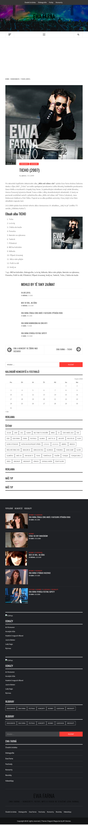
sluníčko (10, 456)
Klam (79, 438)
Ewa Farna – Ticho (64, 349)
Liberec (64, 444)
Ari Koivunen (10, 627)
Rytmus (8, 648)
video (9, 461)
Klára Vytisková (12, 444)
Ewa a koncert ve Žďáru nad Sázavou (25, 350)
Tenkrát (56, 275)
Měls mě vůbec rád (13, 450)
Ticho (62, 275)
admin (23, 176)
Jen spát (61, 438)
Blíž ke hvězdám (16, 272)
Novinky (31, 514)
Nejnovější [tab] (18, 508)
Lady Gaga (9, 644)
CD (59, 433)
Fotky (51, 2)
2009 (15, 433)
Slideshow (34, 164)
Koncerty (59, 2)
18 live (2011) (25, 292)
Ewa (8, 438)
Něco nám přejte (55, 272)
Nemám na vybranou (70, 272)
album (28, 433)
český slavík (59, 461)
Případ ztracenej (38, 275)
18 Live (9, 433)
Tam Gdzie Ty (29, 456)
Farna (25, 438)
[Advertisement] (44, 55)
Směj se (49, 275)
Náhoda (44, 272)
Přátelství (27, 275)
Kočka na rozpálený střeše (31, 444)
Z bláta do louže (71, 275)
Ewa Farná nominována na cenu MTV (34, 323)
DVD (78, 433)
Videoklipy (26, 461)
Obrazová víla (38, 450)
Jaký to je (51, 438)
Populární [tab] (9, 508)
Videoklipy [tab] (28, 508)
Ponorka (8, 275)
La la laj (37, 272)
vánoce (36, 461)
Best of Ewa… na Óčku (29, 303)
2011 (21, 433)
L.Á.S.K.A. (46, 444)
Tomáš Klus (47, 456)
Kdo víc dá (70, 438)
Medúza (72, 444)
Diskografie (42, 2)
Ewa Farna (44, 16)
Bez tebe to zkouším (41, 433)
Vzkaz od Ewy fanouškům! (38, 536)
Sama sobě (69, 450)
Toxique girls (76, 456)
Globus (42, 438)
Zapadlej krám (47, 461)
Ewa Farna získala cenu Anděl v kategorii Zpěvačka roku (42, 313)
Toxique (65, 456)
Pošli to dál (17, 275)
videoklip (17, 461)
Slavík (79, 450)
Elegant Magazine (54, 821)
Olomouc (50, 450)
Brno (53, 433)
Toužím (56, 456)
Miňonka (25, 295)
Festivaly (33, 438)
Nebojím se (26, 450)
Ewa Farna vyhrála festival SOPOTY (34, 333)
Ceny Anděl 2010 (68, 433)
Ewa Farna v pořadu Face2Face (40, 573)
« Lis (6, 411)
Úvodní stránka (30, 2)
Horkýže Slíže (10, 631)
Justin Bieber (10, 640)
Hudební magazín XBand (14, 636)
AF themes (67, 821)
